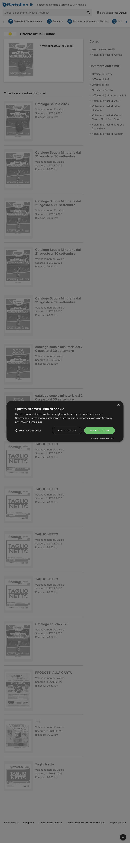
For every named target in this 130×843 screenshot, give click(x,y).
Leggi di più (35, 421)
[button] (28, 430)
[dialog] (65, 421)
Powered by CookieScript (102, 438)
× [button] (118, 405)
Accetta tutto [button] (99, 430)
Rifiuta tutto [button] (67, 430)
